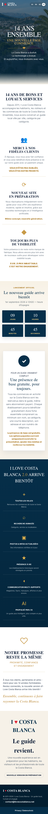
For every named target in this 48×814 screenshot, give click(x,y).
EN (36, 4)
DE (40, 4)
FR (44, 4)
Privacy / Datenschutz (24, 810)
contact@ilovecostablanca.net (19, 801)
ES (32, 4)
